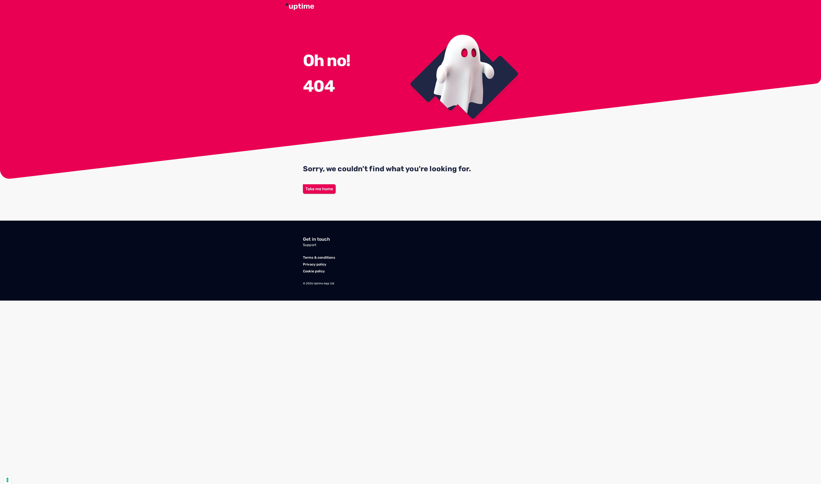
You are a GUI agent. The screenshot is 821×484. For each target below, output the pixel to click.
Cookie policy (314, 271)
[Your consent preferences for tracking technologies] (7, 480)
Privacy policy (314, 264)
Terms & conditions (319, 257)
